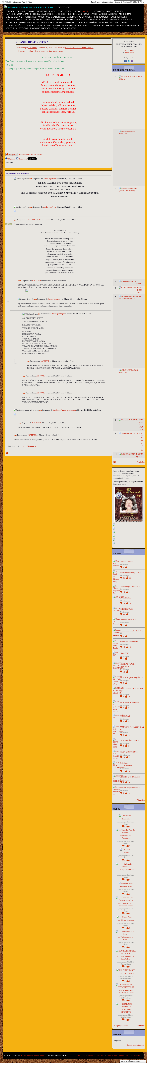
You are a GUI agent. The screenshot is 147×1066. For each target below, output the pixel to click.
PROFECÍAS (125, 716)
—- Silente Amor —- (126, 920)
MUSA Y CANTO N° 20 (129, 752)
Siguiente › (31, 446)
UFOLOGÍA (124, 653)
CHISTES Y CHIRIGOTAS (130, 776)
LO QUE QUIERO (139, 455)
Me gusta (12, 154)
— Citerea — (126, 852)
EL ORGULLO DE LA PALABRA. (125, 957)
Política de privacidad (115, 1055)
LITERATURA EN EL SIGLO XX (131, 689)
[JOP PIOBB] (9, 48)
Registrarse (95, 2)
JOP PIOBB (32, 47)
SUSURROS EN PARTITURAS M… (132, 728)
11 (129, 683)
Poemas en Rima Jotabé (129, 641)
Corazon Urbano (126, 561)
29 (130, 603)
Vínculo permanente (30, 178)
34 (124, 614)
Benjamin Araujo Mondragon (64, 410)
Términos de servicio (134, 1055)
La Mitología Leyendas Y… (131, 586)
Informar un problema (96, 1055)
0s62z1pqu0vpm (49, 178)
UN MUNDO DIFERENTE (126, 1010)
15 (130, 672)
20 (129, 771)
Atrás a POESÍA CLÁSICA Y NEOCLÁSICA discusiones (41, 51)
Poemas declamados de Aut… (131, 630)
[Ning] (6, 2)
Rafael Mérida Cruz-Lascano (39, 219)
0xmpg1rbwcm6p (55, 299)
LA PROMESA (138, 282)
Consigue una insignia (136, 1045)
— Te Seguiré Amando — (126, 870)
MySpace (12, 158)
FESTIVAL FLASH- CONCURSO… (127, 665)
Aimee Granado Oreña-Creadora (33, 1055)
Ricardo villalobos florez (126, 977)
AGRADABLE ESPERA (142, 441)
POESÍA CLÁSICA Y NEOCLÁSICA (79, 47)
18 (130, 614)
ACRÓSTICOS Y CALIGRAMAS (126, 764)
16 (130, 647)
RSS (7, 453)
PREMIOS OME (126, 609)
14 (124, 592)
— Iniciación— (126, 818)
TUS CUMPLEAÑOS (126, 973)
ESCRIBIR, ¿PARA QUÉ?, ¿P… (132, 677)
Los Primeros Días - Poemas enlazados (125, 904)
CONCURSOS (125, 597)
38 (130, 757)
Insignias (81, 1055)
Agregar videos (122, 1025)
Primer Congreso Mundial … (131, 787)
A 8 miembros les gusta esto (30, 154)
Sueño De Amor (126, 886)
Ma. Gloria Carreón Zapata (127, 963)
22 (130, 578)
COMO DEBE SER (140, 290)
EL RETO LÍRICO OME (129, 740)
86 (124, 578)
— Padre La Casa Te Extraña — (126, 836)
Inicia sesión (129, 52)
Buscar (144, 2)
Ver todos (141, 462)
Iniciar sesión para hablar (130, 1061)
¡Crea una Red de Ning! (22, 2)
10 (129, 696)
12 (129, 735)
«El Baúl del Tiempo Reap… (131, 572)
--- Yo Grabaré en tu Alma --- (125, 938)
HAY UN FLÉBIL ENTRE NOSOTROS (126, 991)
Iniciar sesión (107, 2)
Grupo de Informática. (128, 619)
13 (124, 603)
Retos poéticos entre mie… (130, 702)
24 (129, 746)
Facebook (23, 158)
